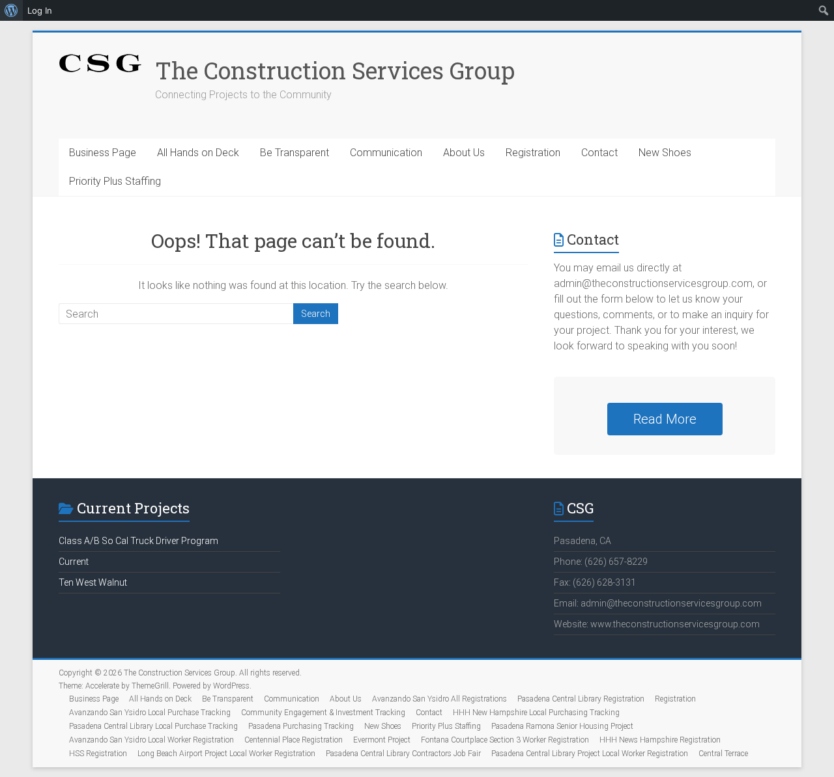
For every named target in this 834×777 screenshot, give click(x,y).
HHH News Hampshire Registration (660, 739)
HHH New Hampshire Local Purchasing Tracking (536, 712)
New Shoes (665, 152)
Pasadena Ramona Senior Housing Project (562, 726)
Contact (599, 152)
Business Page (102, 152)
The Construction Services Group (335, 70)
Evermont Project (381, 739)
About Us (464, 152)
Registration (533, 152)
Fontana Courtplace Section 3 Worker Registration (505, 739)
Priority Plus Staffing (115, 181)
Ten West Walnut (93, 582)
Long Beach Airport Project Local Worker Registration (226, 753)
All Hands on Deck (198, 152)
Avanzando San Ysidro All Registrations (439, 698)
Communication (386, 152)
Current (74, 561)
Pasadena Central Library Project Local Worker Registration (589, 753)
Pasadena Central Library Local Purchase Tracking (153, 726)
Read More (665, 419)
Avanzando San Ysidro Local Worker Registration (151, 739)
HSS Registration (98, 753)
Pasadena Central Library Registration (580, 698)
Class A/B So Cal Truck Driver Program (138, 541)
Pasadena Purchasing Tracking (301, 726)
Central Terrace (723, 753)
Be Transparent (294, 152)
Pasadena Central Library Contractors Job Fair (403, 753)
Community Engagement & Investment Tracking (323, 712)
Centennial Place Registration (293, 739)
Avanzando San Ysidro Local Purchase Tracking (150, 712)
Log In (39, 10)
